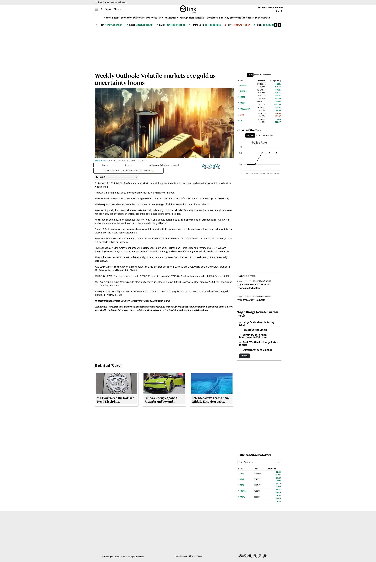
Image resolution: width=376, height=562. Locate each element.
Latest (115, 17)
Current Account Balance (257, 349)
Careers (200, 556)
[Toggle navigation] (97, 9)
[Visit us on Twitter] (245, 556)
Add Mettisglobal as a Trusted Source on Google (126, 170)
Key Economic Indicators (239, 17)
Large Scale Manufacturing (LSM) (257, 323)
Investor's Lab (215, 17)
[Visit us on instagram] (260, 556)
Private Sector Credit (254, 329)
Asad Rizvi (100, 160)
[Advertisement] (188, 48)
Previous (244, 355)
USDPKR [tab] (269, 135)
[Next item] (279, 25)
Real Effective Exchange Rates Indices (258, 343)
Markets (138, 17)
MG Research (153, 17)
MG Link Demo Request (270, 7)
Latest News (181, 556)
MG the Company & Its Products (109, 2)
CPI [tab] (263, 135)
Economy (126, 17)
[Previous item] (275, 25)
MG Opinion (187, 17)
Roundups (170, 17)
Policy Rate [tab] (250, 135)
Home (107, 17)
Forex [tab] (256, 74)
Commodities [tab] (265, 74)
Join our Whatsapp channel (165, 165)
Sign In (279, 11)
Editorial (200, 17)
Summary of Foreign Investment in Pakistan (253, 336)
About (192, 556)
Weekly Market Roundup (251, 299)
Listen (105, 165)
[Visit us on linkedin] (250, 556)
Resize (128, 165)
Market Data (262, 17)
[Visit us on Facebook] (241, 556)
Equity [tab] (250, 74)
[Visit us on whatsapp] (255, 556)
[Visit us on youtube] (265, 556)
